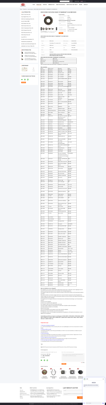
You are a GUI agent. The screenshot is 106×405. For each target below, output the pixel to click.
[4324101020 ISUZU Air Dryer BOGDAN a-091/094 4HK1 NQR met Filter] (22, 53)
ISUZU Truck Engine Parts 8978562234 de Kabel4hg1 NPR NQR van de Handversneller (54, 394)
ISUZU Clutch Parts (25, 25)
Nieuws (80, 4)
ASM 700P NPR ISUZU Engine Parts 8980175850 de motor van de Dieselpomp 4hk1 (54, 391)
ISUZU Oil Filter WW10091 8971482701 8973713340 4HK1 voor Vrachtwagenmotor (54, 396)
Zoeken (71, 1)
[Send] (103, 403)
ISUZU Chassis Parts (25, 30)
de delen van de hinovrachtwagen (27, 43)
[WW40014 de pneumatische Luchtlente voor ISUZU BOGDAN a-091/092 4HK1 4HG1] (22, 56)
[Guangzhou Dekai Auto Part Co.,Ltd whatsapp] (25, 80)
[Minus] (103, 379)
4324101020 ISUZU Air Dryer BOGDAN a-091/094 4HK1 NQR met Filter (31, 53)
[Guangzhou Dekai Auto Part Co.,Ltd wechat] (28, 80)
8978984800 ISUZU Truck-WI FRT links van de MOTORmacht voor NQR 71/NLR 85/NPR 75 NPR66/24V (37, 391)
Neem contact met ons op (72, 4)
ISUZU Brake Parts (25, 23)
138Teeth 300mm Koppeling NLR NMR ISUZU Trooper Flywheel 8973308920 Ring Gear (37, 394)
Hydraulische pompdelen (26, 41)
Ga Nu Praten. (77, 1)
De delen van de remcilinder (26, 39)
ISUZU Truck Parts (25, 14)
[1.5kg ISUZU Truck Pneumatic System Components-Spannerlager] (44, 372)
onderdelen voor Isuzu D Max (27, 46)
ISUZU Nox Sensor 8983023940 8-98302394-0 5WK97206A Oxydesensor (37, 396)
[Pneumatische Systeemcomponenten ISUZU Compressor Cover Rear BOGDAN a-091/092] (63, 372)
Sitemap (21, 397)
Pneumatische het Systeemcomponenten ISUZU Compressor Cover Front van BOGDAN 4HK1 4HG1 (72, 377)
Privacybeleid (31, 403)
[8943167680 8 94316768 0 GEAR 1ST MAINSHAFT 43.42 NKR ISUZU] (48, 20)
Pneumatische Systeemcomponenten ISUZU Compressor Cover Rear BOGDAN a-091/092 (63, 377)
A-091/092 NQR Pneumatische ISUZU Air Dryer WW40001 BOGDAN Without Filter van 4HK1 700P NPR (31, 59)
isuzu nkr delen (30, 9)
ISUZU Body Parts (24, 34)
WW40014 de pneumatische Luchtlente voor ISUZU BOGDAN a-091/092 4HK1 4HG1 (31, 56)
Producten (38, 4)
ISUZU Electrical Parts (25, 32)
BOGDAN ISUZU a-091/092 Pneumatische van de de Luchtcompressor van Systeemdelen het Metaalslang (53, 377)
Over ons (45, 4)
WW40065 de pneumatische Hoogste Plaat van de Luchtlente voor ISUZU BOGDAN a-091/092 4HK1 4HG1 (80, 377)
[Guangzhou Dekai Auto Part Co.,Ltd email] (22, 80)
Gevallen (86, 4)
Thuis (33, 4)
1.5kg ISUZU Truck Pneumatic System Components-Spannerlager (44, 377)
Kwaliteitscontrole (60, 4)
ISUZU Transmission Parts (26, 28)
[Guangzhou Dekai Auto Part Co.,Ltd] (23, 5)
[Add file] (84, 403)
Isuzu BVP (23, 37)
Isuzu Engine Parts (24, 16)
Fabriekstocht (51, 4)
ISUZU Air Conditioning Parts (26, 19)
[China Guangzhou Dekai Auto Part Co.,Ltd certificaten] (24, 69)
